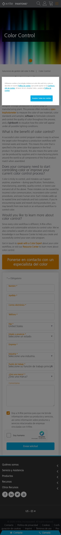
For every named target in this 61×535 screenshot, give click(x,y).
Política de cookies (24, 86)
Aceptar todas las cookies (41, 98)
